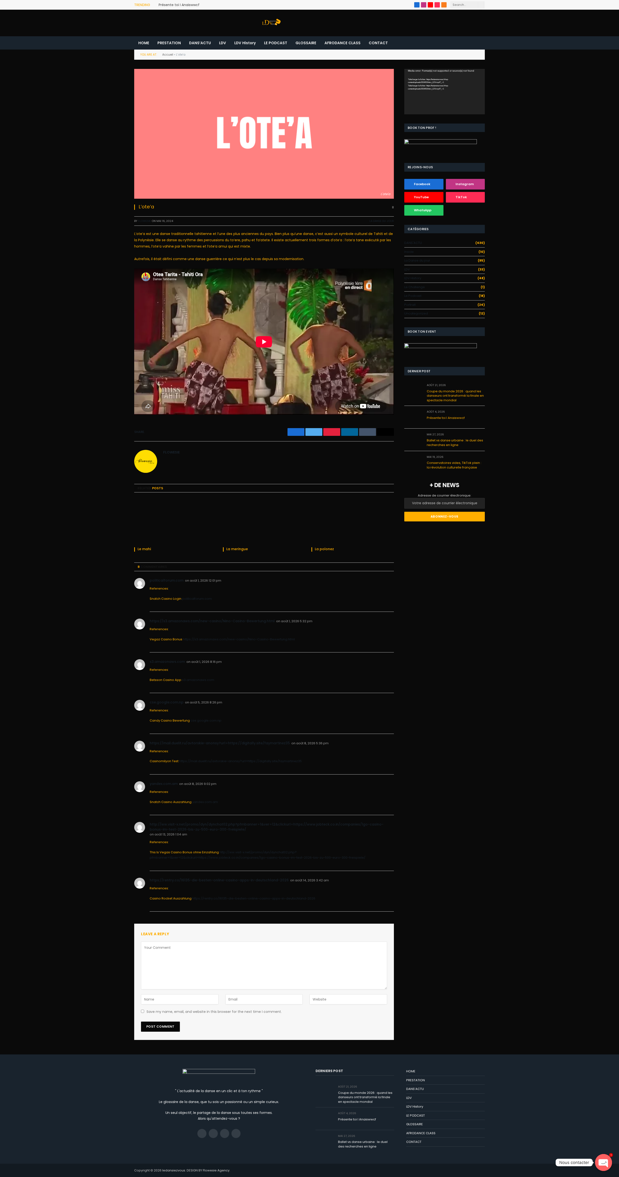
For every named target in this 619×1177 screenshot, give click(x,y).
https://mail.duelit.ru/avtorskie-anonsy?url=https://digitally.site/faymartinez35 (220, 743)
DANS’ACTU (200, 42)
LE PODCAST (275, 42)
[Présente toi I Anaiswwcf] (413, 417)
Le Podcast (412, 295)
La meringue (237, 549)
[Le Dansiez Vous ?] (270, 23)
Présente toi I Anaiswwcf (179, 5)
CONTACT (378, 42)
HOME (143, 42)
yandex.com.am (164, 783)
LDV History (245, 42)
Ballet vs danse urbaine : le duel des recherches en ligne (455, 442)
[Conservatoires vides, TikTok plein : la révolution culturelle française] (413, 462)
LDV (222, 42)
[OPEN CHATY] (603, 1162)
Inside (409, 251)
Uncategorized (416, 313)
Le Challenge (414, 287)
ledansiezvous (173, 1170)
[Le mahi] (175, 521)
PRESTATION (169, 42)
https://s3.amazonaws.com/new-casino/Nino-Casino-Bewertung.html (212, 621)
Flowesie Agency (216, 1170)
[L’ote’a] (264, 134)
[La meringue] (264, 521)
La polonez (324, 549)
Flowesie (144, 221)
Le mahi (144, 549)
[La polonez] (352, 521)
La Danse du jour (381, 221)
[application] (444, 91)
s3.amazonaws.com (167, 661)
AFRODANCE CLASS (342, 42)
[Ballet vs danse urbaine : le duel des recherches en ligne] (413, 440)
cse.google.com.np (167, 702)
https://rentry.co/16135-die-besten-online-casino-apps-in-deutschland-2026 (219, 880)
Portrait (410, 304)
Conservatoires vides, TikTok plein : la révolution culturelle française (454, 465)
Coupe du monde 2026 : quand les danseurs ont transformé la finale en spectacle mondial (455, 395)
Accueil (167, 54)
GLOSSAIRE (305, 42)
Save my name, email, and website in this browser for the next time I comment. (214, 1011)
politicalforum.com (167, 580)
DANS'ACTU (413, 243)
